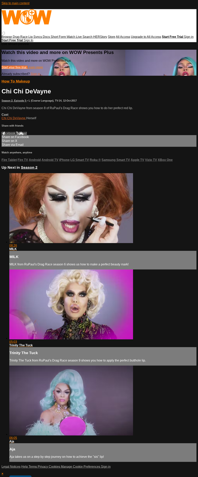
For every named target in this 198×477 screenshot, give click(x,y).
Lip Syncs (35, 36)
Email (23, 133)
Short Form (59, 36)
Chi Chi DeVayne (14, 118)
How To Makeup (16, 81)
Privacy (43, 466)
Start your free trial (14, 67)
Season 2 (29, 167)
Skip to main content (15, 3)
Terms (33, 466)
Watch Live (75, 36)
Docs (47, 36)
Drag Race (20, 36)
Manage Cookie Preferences (81, 466)
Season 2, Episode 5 (14, 100)
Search (88, 36)
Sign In (28, 40)
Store (111, 36)
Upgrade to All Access (146, 36)
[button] (3, 33)
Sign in (189, 36)
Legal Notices (11, 466)
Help (25, 466)
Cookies (55, 466)
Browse (7, 36)
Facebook (9, 133)
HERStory (100, 36)
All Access (123, 36)
